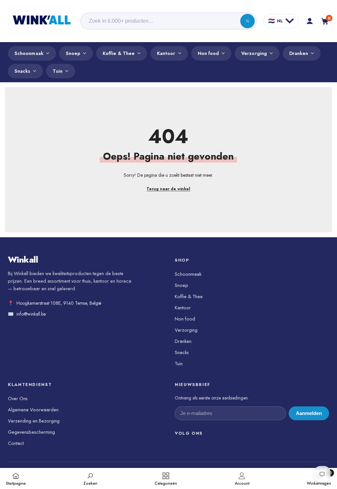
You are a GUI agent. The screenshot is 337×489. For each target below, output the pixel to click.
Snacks (22, 70)
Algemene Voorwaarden (33, 409)
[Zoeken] (247, 21)
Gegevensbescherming (31, 431)
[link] (90, 478)
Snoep (73, 53)
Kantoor (166, 53)
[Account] (309, 21)
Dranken (298, 53)
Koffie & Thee (119, 53)
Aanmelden (309, 413)
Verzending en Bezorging (34, 420)
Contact (16, 443)
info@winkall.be (31, 314)
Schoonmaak (28, 53)
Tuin (57, 70)
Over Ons (18, 398)
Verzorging (254, 53)
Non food (208, 53)
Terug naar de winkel (168, 189)
